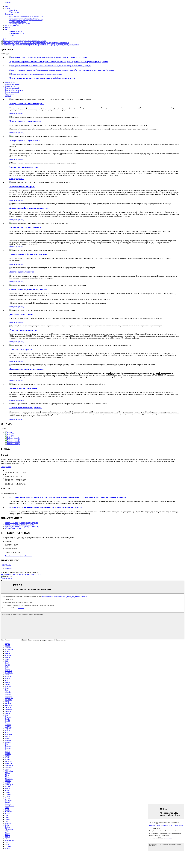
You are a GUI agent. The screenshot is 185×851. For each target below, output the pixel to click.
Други (11, 35)
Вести (7, 29)
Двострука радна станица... (22, 314)
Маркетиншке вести (16, 33)
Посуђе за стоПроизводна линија (12, 87)
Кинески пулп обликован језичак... (25, 408)
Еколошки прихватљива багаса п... (26, 227)
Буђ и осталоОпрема (9, 95)
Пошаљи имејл (6, 578)
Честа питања (14, 12)
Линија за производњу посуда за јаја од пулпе (26, 16)
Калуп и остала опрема (17, 22)
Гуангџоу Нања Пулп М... (21, 349)
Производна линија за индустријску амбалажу (26, 20)
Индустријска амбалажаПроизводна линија (14, 91)
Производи (9, 14)
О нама (7, 8)
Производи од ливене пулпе (19, 24)
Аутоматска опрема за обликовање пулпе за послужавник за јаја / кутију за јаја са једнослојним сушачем (58, 61)
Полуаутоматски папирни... (22, 186)
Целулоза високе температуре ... (24, 388)
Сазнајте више (6, 467)
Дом (6, 6)
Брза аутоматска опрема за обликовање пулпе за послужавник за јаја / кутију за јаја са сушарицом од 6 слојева (61, 70)
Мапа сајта (5, 574)
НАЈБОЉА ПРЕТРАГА (33, 574)
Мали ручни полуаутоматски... (23, 167)
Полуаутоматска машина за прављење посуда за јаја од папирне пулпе (42, 78)
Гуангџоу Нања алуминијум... (23, 330)
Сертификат (13, 10)
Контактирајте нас (12, 25)
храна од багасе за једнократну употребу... (29, 254)
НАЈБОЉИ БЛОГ (16, 574)
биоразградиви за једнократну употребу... (28, 289)
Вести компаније (15, 31)
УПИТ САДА (6, 565)
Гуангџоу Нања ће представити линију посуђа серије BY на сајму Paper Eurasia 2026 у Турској (45, 507)
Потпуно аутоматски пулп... (22, 272)
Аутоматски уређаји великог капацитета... (29, 208)
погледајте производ (16, 113)
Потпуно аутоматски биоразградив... (26, 103)
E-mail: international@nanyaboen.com (18, 556)
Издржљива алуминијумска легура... (26, 369)
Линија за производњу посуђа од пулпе (23, 18)
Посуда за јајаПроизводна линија (12, 83)
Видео (7, 27)
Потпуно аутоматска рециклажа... (25, 121)
